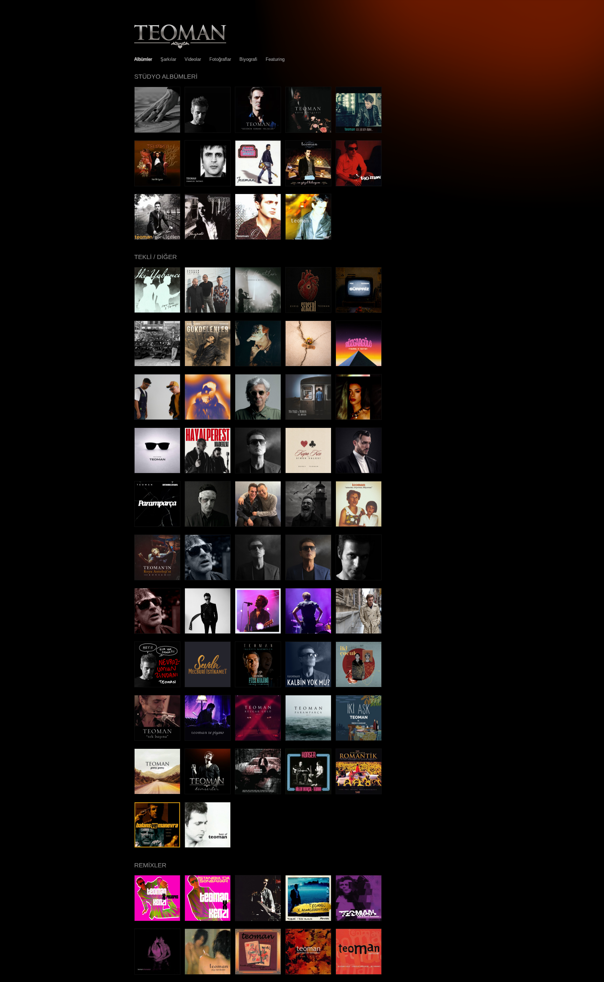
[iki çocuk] (359, 685)
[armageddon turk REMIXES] (308, 919)
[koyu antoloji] (308, 131)
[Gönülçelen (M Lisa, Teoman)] (359, 418)
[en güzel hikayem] (308, 184)
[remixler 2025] (258, 919)
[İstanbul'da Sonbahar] (359, 471)
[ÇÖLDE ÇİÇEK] (308, 364)
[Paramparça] (157, 525)
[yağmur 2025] (208, 578)
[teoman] (359, 184)
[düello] (258, 632)
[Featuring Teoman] (157, 471)
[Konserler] (208, 792)
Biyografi (248, 59)
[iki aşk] (359, 739)
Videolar (193, 59)
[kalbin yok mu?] (308, 685)
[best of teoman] (208, 846)
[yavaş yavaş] (157, 792)
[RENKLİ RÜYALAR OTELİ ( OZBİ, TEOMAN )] (208, 418)
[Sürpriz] (359, 311)
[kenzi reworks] (157, 919)
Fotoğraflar (220, 59)
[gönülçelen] (157, 238)
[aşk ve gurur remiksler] (359, 919)
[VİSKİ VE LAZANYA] (258, 418)
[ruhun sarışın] (157, 973)
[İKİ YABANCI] (157, 311)
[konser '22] (308, 632)
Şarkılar (168, 59)
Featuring (275, 59)
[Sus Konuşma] (308, 418)
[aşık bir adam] (359, 632)
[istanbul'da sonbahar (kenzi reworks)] (208, 919)
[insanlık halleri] (208, 184)
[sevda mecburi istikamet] (208, 685)
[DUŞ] (258, 364)
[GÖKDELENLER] (208, 364)
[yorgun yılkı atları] (208, 632)
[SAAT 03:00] (208, 311)
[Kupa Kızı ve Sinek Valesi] (308, 471)
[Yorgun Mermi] (208, 525)
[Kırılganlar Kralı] (157, 131)
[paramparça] (308, 739)
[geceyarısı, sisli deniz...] (308, 525)
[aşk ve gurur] (157, 184)
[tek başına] (157, 739)
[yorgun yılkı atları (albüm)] (157, 632)
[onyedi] (208, 238)
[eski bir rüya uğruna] (359, 131)
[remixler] (359, 973)
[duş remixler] (208, 973)
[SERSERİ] (308, 311)
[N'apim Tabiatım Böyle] (258, 525)
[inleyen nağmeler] (258, 685)
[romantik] (359, 792)
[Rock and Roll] (258, 471)
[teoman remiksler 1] (258, 973)
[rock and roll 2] (258, 578)
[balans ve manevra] (157, 846)
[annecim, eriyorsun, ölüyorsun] (359, 525)
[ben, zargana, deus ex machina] (208, 131)
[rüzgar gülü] (258, 739)
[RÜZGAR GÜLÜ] (359, 364)
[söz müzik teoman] (258, 792)
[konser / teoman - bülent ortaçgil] (308, 792)
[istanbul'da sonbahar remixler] (308, 973)
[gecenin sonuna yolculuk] (258, 131)
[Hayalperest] (208, 471)
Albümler (143, 59)
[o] (258, 238)
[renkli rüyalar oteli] (258, 184)
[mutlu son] (359, 578)
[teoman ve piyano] (208, 739)
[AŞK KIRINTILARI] (258, 311)
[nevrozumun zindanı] (157, 685)
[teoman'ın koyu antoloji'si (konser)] (157, 578)
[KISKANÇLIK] (157, 364)
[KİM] (157, 418)
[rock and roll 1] (308, 578)
